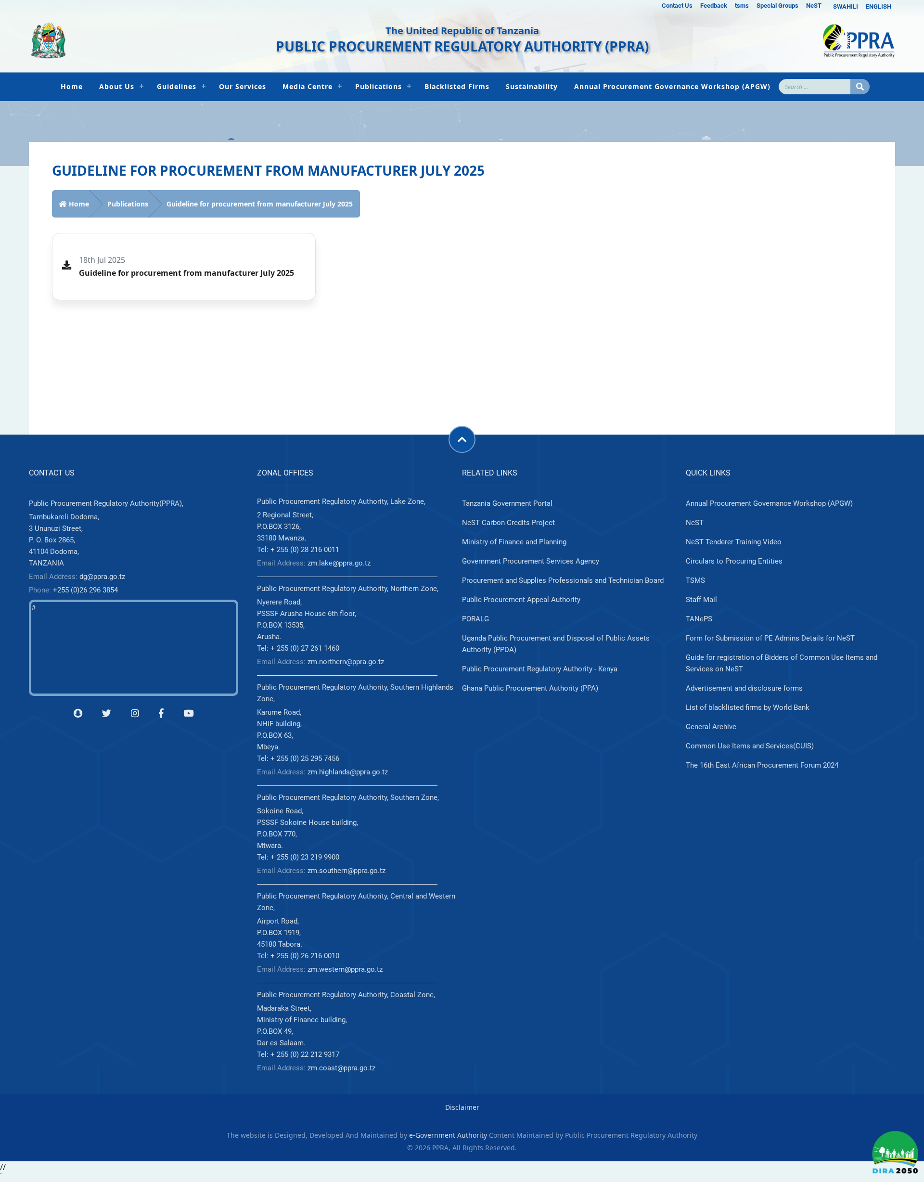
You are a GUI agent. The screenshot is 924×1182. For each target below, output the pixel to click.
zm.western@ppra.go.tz (345, 969)
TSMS (695, 580)
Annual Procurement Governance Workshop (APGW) (672, 86)
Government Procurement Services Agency (530, 561)
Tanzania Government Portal (507, 503)
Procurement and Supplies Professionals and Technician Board (563, 580)
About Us (116, 86)
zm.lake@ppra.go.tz (339, 563)
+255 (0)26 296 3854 (85, 590)
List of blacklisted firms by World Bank (747, 707)
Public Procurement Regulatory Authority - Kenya (539, 669)
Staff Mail (701, 599)
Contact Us (677, 5)
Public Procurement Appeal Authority (521, 599)
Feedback (713, 5)
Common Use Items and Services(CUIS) (750, 746)
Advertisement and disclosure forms (744, 688)
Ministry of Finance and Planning (514, 542)
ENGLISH (878, 6)
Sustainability (532, 86)
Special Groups (777, 5)
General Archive (711, 726)
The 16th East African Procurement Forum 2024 (762, 765)
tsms (742, 5)
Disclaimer (462, 1107)
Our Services (242, 86)
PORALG (475, 619)
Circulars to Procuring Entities (734, 561)
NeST (813, 5)
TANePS (699, 619)
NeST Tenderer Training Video (734, 542)
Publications (378, 86)
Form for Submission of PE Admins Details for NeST (770, 638)
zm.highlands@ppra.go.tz (348, 772)
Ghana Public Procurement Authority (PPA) (530, 688)
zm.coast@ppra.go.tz (341, 1068)
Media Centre (307, 86)
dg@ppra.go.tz (102, 576)
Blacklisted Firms (456, 86)
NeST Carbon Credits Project (508, 522)
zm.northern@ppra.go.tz (346, 661)
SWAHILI (845, 6)
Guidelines (176, 86)
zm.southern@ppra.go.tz (346, 870)
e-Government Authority (448, 1135)
